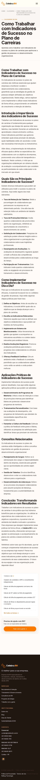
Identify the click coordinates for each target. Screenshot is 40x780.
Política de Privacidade (8, 774)
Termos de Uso (21, 774)
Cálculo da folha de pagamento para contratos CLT (19, 597)
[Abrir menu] (37, 3)
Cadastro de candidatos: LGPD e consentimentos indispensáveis (19, 581)
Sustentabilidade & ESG (8, 721)
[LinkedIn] (3, 759)
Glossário (10, 11)
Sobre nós (4, 711)
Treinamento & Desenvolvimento (11, 692)
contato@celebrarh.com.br (9, 733)
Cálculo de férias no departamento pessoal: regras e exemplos (19, 603)
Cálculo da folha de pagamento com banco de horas (18, 587)
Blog (2, 714)
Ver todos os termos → (11, 613)
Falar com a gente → (20, 629)
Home (3, 11)
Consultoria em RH (7, 696)
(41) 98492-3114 (6, 739)
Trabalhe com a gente (8, 702)
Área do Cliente (6, 718)
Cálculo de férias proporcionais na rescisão (17, 608)
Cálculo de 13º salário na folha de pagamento (18, 593)
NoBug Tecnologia (7, 776)
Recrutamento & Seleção (9, 689)
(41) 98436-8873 (6, 751)
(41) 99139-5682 (6, 736)
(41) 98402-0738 (6, 745)
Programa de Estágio (7, 699)
